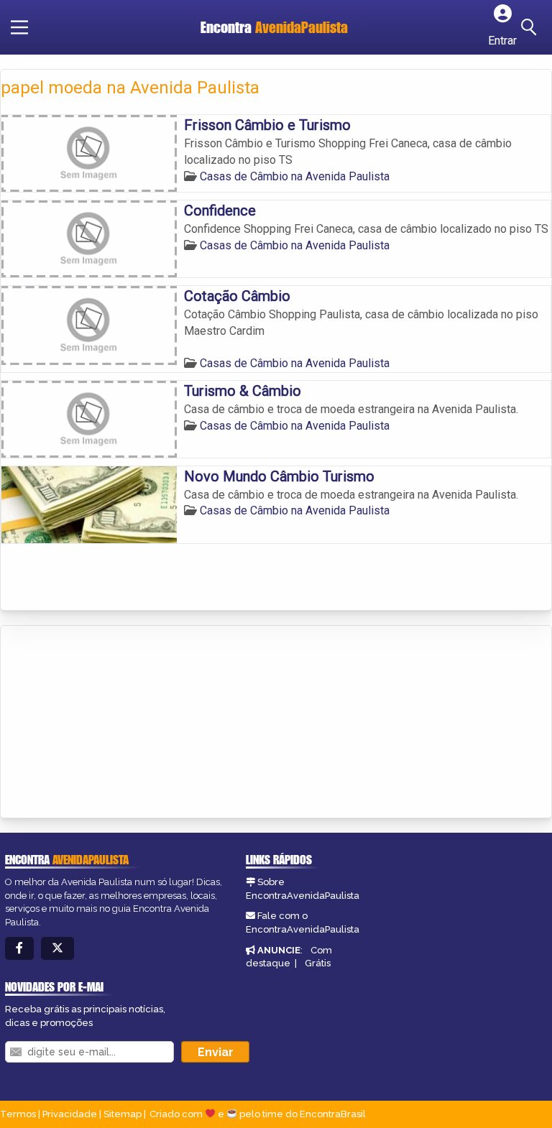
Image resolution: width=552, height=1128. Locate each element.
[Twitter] (57, 949)
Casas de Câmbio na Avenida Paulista (295, 176)
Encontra (274, 27)
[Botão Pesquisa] (531, 27)
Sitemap (123, 1114)
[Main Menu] (19, 27)
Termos (18, 1114)
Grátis (318, 963)
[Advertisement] (108, 723)
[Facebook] (19, 949)
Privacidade (69, 1114)
